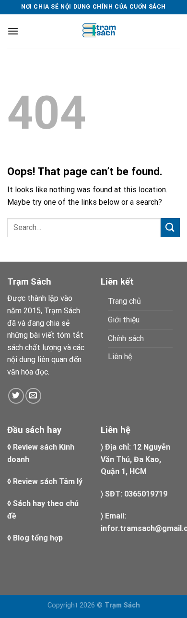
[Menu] (13, 31)
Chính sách (126, 338)
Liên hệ (120, 356)
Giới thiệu (124, 319)
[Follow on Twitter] (16, 396)
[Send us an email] (33, 396)
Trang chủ (124, 301)
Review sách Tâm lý (47, 481)
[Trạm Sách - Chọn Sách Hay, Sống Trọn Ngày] (99, 31)
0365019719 (145, 493)
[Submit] (170, 227)
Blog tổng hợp (38, 537)
